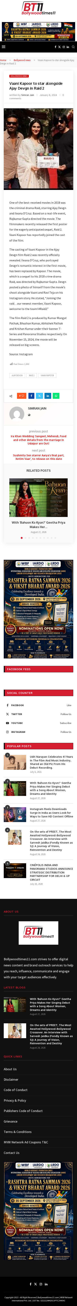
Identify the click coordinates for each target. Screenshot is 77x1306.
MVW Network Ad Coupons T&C (26, 1142)
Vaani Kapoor (47, 375)
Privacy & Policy (15, 1100)
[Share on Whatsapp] (56, 396)
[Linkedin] (68, 47)
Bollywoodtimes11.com (20, 959)
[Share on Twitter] (39, 396)
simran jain (27, 95)
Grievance (10, 1121)
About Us (10, 1069)
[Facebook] (55, 47)
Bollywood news (22, 60)
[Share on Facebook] (31, 396)
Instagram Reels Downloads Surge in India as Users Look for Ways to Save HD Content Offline (51, 812)
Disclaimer (11, 1079)
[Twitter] (59, 47)
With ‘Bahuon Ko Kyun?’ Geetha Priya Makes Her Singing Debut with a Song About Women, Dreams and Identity (50, 788)
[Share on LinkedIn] (47, 396)
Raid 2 (31, 375)
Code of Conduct (15, 1090)
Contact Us (11, 1153)
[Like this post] (22, 396)
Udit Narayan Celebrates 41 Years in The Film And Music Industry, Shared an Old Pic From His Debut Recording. (51, 762)
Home (3, 60)
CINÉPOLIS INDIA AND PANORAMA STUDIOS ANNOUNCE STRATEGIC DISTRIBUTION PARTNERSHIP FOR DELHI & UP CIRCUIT (51, 872)
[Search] (73, 47)
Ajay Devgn (17, 375)
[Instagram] (64, 47)
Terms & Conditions (18, 1132)
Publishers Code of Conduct (23, 1111)
